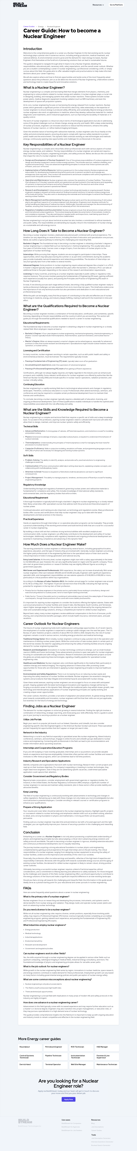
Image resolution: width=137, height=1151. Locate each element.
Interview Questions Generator (102, 1142)
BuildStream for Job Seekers (72, 1130)
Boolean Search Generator (100, 1145)
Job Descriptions (97, 1127)
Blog (93, 1123)
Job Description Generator (101, 1138)
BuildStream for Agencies (71, 1127)
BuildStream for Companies (71, 1123)
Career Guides (29, 26)
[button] (98, 5)
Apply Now (68, 1099)
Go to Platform (116, 5)
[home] (20, 4)
